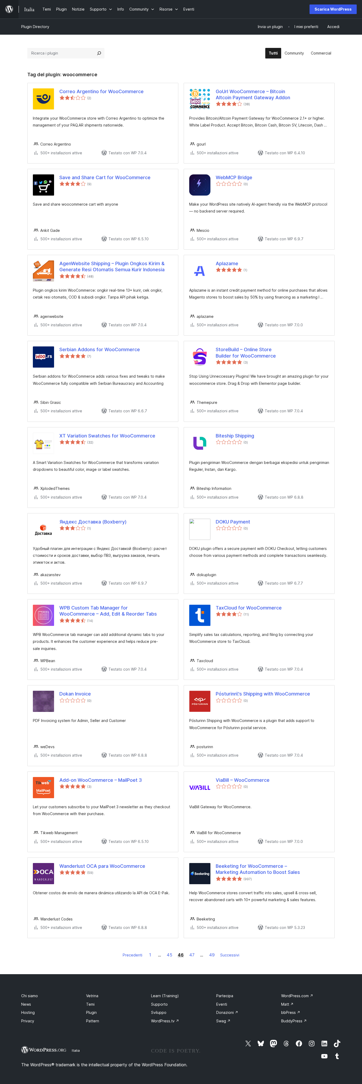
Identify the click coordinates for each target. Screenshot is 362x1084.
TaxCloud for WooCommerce (249, 608)
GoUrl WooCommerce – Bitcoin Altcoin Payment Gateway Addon (253, 94)
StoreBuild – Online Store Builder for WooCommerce (246, 352)
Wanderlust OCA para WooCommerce (102, 866)
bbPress (290, 1012)
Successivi (229, 955)
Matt (287, 1004)
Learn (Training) (165, 995)
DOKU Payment (233, 522)
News (26, 1004)
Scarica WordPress (333, 9)
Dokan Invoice (75, 694)
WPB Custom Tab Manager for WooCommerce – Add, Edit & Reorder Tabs (108, 611)
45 (169, 954)
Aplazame (227, 263)
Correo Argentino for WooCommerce (101, 91)
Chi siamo (29, 995)
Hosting (28, 1012)
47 (192, 954)
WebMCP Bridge (234, 177)
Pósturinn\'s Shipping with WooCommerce (263, 694)
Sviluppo (158, 1012)
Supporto (159, 1004)
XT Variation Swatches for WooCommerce (107, 436)
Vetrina (92, 995)
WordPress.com (297, 995)
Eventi (221, 1004)
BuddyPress (294, 1021)
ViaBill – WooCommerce (243, 780)
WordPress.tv (165, 1021)
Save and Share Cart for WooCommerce (105, 177)
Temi (90, 1004)
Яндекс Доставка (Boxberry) (93, 522)
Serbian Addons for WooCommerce (99, 349)
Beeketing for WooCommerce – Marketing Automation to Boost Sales (258, 869)
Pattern (92, 1021)
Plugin (91, 1012)
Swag (223, 1021)
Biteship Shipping (235, 436)
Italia (76, 1050)
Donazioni (227, 1012)
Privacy (27, 1021)
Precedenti (132, 955)
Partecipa (224, 995)
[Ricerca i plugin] (99, 53)
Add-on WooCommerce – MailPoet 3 (100, 780)
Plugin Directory (35, 26)
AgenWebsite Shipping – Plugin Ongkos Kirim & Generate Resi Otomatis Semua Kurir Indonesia (112, 266)
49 (212, 954)
